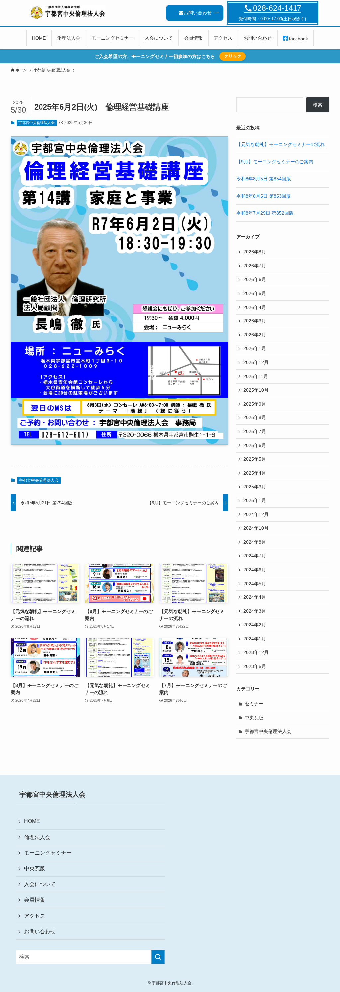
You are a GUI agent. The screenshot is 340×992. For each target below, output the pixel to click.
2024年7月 (254, 555)
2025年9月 (254, 403)
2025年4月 (254, 473)
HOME (32, 821)
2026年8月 (254, 251)
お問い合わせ (40, 931)
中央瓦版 (254, 717)
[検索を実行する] (158, 957)
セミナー (254, 703)
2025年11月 (255, 376)
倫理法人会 (37, 837)
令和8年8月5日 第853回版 (263, 196)
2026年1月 (254, 348)
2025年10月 (256, 390)
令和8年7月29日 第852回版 (265, 213)
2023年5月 (254, 666)
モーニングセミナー (48, 853)
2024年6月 (254, 569)
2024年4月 (254, 597)
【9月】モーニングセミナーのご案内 (274, 161)
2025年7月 (254, 431)
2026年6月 (254, 279)
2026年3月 (254, 320)
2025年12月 (256, 362)
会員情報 (34, 900)
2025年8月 (254, 417)
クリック (232, 56)
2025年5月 (254, 459)
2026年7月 (254, 265)
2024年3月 (254, 611)
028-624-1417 (277, 8)
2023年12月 (256, 652)
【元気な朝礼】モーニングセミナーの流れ (280, 144)
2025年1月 (254, 500)
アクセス (34, 916)
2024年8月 (254, 542)
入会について (40, 884)
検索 (317, 104)
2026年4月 (254, 307)
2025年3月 (254, 486)
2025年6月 (254, 445)
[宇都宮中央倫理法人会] (68, 12)
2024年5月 (254, 583)
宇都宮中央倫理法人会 (36, 123)
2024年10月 (256, 528)
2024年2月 (254, 624)
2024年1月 (254, 638)
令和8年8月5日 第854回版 (263, 178)
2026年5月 (254, 293)
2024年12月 (256, 514)
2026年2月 (254, 334)
